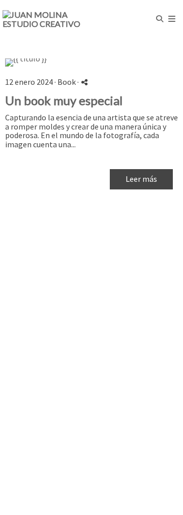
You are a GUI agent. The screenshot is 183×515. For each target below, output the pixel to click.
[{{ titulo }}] (91, 62)
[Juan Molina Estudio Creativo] (47, 19)
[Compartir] (84, 82)
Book (66, 82)
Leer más (141, 179)
